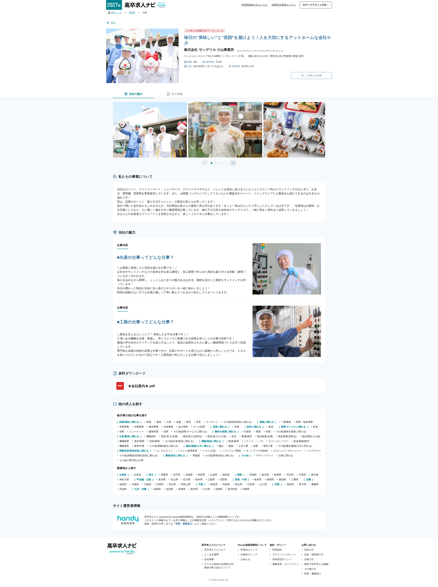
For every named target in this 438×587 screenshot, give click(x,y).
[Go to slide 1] (211, 163)
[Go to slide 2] (215, 163)
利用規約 (277, 549)
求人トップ (116, 12)
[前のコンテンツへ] (205, 163)
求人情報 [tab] (176, 93)
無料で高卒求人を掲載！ (316, 4)
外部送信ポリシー (282, 559)
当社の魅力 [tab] (136, 93)
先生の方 (309, 549)
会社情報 (209, 559)
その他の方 (310, 568)
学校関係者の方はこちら (254, 4)
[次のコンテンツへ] (233, 163)
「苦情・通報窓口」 (184, 523)
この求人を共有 (313, 75)
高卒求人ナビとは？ (215, 549)
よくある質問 (211, 554)
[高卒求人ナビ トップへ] (136, 5)
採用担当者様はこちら (284, 4)
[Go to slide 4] (223, 163)
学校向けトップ (249, 549)
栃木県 (132, 12)
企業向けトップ (249, 554)
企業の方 (309, 559)
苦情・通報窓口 (312, 573)
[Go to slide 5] (226, 163)
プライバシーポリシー (284, 554)
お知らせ (245, 559)
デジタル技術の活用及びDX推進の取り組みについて (219, 566)
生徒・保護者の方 (313, 554)
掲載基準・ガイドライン (285, 564)
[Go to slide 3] (219, 163)
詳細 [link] (145, 12)
